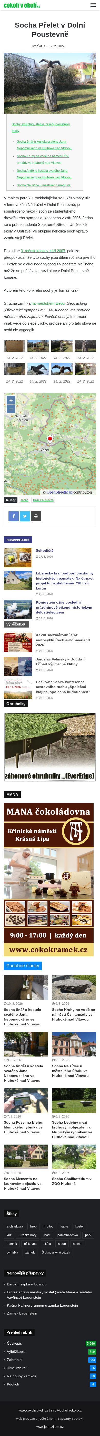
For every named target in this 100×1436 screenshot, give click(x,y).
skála (47, 1244)
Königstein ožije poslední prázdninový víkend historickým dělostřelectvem (64, 607)
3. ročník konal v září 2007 (43, 251)
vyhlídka (12, 1252)
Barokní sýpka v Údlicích (27, 1284)
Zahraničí (14, 1360)
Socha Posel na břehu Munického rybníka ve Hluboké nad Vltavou (23, 1127)
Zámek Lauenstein (22, 1313)
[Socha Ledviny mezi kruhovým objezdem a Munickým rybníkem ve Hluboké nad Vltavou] (74, 1100)
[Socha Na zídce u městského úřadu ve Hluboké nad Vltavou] (74, 1044)
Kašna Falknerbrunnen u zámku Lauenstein (42, 1305)
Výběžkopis (16, 1352)
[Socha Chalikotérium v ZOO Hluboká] (74, 1157)
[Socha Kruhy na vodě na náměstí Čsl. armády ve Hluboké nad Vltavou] (74, 987)
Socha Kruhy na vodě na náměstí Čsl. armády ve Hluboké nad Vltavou (73, 1014)
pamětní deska (67, 1235)
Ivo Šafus (38, 46)
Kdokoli (13, 1384)
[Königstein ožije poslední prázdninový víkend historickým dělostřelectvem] (18, 609)
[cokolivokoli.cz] (22, 5)
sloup (62, 1244)
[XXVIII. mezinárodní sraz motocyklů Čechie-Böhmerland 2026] (18, 642)
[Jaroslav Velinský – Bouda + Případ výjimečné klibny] (18, 666)
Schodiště (45, 550)
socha (24, 499)
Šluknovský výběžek (56, 1252)
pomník (12, 1244)
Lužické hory (27, 1235)
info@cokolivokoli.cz (66, 1410)
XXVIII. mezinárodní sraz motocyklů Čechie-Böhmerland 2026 (63, 640)
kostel (79, 1226)
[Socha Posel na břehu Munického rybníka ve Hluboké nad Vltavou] (26, 1100)
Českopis (14, 1343)
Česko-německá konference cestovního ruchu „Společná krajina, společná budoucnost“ (63, 687)
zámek (30, 1252)
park (88, 1235)
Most (47, 1235)
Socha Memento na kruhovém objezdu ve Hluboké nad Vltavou (23, 1183)
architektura (15, 1226)
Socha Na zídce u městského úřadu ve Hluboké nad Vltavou (70, 1071)
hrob (33, 1226)
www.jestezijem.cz (50, 1427)
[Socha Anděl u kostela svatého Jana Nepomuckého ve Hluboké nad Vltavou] (26, 1044)
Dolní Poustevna (43, 499)
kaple (64, 1226)
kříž (9, 1235)
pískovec (30, 1244)
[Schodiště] (18, 557)
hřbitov (48, 1226)
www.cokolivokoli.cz (33, 1410)
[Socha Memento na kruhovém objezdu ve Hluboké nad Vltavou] (26, 1157)
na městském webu (48, 303)
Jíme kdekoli (17, 1368)
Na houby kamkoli (21, 1376)
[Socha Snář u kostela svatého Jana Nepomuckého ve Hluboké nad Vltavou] (26, 987)
